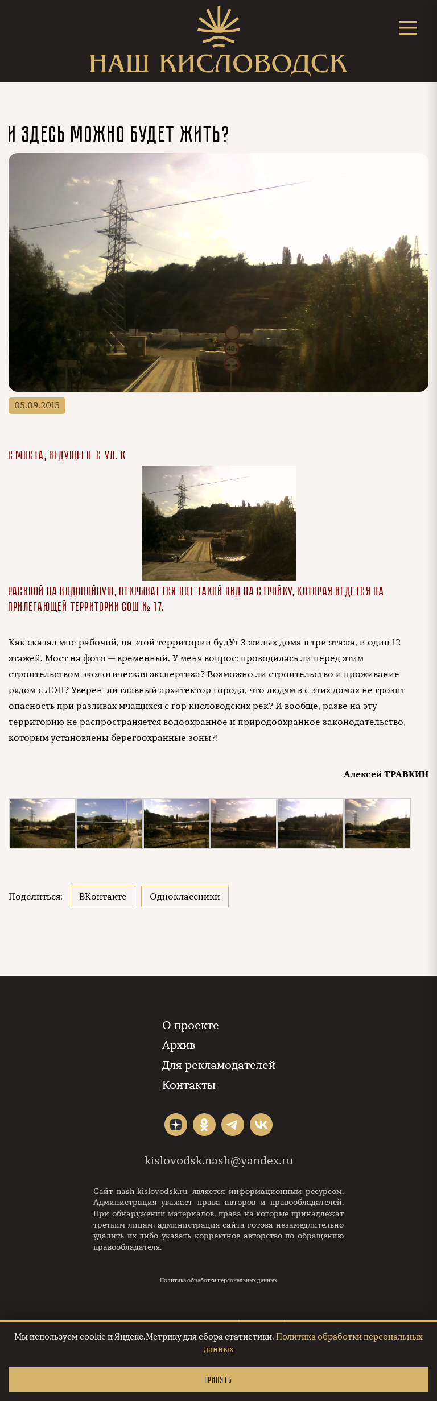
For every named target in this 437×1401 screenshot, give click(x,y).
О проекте (190, 1025)
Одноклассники (185, 896)
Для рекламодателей (218, 1065)
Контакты (189, 1085)
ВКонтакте (103, 896)
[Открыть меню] (407, 27)
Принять (218, 1379)
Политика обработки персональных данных (218, 1280)
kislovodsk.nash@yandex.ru (219, 1161)
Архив (178, 1045)
